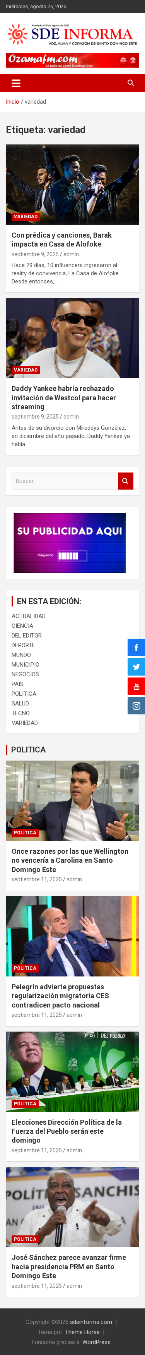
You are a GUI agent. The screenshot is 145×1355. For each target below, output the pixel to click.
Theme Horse (82, 1332)
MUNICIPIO (25, 664)
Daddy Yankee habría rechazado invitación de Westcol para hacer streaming (64, 397)
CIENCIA (22, 625)
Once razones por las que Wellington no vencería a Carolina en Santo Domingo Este (70, 860)
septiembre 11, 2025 (37, 879)
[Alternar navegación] (16, 83)
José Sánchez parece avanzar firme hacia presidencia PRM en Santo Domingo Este (69, 1266)
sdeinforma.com (91, 1322)
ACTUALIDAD (29, 616)
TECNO (21, 713)
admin (71, 254)
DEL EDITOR (27, 635)
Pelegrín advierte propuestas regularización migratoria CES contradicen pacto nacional (60, 996)
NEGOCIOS (25, 674)
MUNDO (21, 654)
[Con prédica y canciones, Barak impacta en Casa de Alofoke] (72, 184)
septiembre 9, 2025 (35, 254)
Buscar (125, 481)
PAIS (18, 684)
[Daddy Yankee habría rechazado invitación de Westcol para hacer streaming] (72, 338)
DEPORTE (23, 645)
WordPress (96, 1342)
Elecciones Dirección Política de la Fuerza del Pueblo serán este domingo (67, 1131)
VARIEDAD (26, 216)
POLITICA (24, 693)
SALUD (20, 703)
